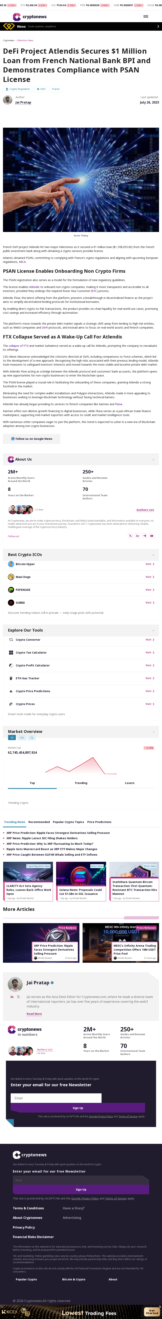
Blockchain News (25, 40)
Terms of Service (128, 1116)
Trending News (14, 822)
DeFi (45, 327)
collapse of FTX (18, 346)
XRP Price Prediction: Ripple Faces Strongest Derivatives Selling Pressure (58, 833)
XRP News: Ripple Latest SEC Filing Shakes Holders (42, 838)
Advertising (72, 1217)
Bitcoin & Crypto (73, 1279)
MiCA (22, 262)
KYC (94, 291)
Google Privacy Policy (101, 1116)
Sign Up (78, 1108)
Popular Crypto (26, 1279)
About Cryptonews (27, 1217)
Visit (148, 564)
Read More (34, 1014)
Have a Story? (74, 1208)
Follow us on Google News (33, 439)
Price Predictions (99, 822)
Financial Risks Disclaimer (33, 1237)
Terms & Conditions (28, 1208)
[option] (28, 881)
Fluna (118, 404)
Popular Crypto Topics (68, 822)
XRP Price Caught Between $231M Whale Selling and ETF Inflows (52, 854)
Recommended (39, 822)
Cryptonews (8, 40)
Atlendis (34, 287)
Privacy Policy (24, 1227)
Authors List (145, 510)
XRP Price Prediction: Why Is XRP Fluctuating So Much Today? (50, 844)
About (113, 1279)
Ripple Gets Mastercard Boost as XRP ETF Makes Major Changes (52, 849)
